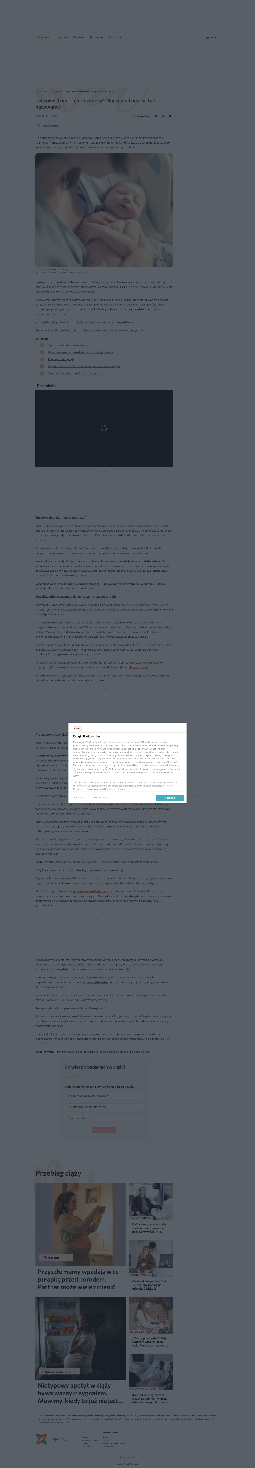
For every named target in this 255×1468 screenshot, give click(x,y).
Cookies (91, 789)
